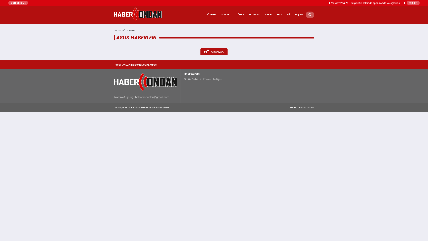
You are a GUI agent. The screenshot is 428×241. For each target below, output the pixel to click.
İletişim (217, 79)
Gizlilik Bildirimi (192, 79)
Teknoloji (283, 14)
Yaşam (299, 14)
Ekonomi (254, 14)
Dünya (240, 14)
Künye (207, 79)
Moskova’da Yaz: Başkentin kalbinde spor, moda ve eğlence (361, 3)
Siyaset (226, 14)
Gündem (211, 14)
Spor (268, 14)
